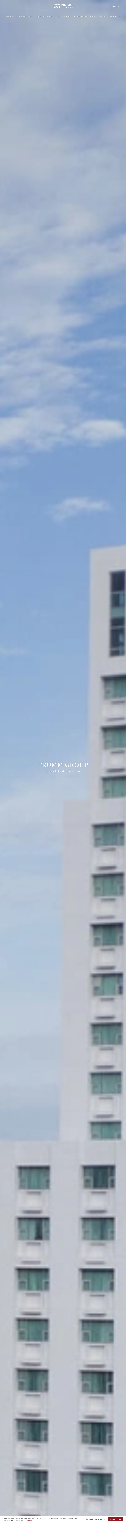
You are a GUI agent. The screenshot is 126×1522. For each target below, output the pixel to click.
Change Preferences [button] (96, 1519)
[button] (115, 6)
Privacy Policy (28, 1520)
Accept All (115, 1519)
